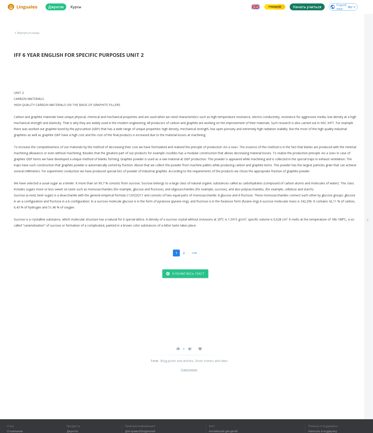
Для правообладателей (140, 431)
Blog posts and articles (176, 361)
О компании (15, 431)
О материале (189, 369)
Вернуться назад (28, 33)
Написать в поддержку (322, 431)
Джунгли (72, 431)
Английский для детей (223, 431)
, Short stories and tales (210, 361)
